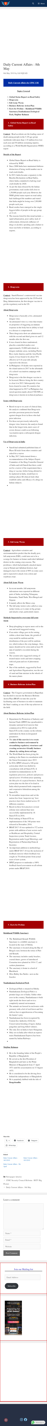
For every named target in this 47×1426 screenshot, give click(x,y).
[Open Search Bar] (33, 3)
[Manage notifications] (6, 1420)
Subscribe (12, 1286)
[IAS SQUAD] (5, 3)
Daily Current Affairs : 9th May (18, 1187)
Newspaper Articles (14, 1176)
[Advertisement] (23, 37)
